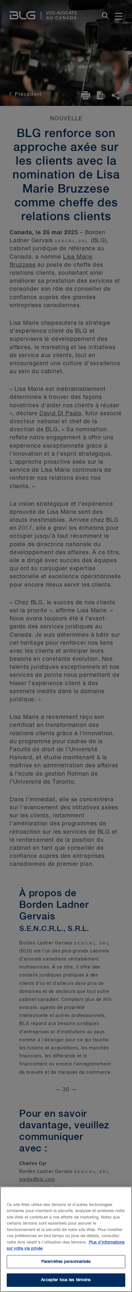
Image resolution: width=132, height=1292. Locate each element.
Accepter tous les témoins (66, 1280)
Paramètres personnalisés (66, 1262)
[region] (66, 1239)
